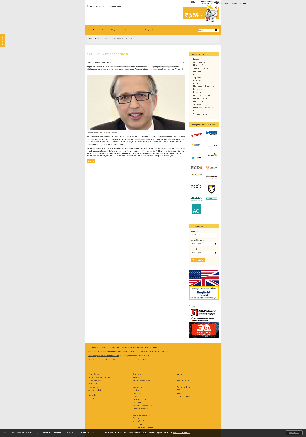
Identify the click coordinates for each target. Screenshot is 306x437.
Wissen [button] (105, 30)
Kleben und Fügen (200, 65)
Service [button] (170, 30)
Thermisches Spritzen (201, 68)
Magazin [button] (115, 30)
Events (195, 74)
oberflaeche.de (94, 347)
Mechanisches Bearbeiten (203, 95)
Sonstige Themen (200, 114)
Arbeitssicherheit (199, 62)
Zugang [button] (180, 30)
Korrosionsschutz (200, 89)
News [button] (95, 30)
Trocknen (197, 104)
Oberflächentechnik (150, 347)
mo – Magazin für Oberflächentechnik (103, 355)
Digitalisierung (198, 71)
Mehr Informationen (181, 433)
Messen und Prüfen (200, 98)
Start (89, 30)
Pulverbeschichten (200, 101)
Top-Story (197, 77)
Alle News (105, 39)
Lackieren (197, 92)
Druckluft (196, 59)
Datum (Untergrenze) (199, 240)
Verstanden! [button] (294, 433)
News (97, 39)
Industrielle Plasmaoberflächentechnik (203, 85)
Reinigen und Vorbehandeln (203, 111)
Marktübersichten (129, 30)
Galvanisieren (198, 81)
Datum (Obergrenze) (198, 249)
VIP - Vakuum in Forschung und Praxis (103, 360)
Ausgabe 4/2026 (193, 16)
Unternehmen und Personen (204, 108)
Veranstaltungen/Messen (148, 30)
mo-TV (162, 30)
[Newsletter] (6, 32)
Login (193, 1)
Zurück (91, 161)
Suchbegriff (195, 231)
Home (91, 39)
